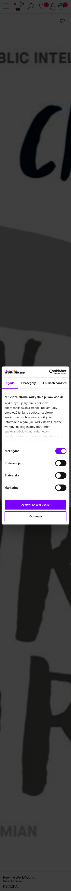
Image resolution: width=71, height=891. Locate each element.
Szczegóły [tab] (28, 383)
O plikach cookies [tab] (54, 383)
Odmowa (35, 516)
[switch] (60, 463)
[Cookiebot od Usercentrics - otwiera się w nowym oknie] (50, 372)
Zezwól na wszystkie (35, 505)
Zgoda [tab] (10, 383)
